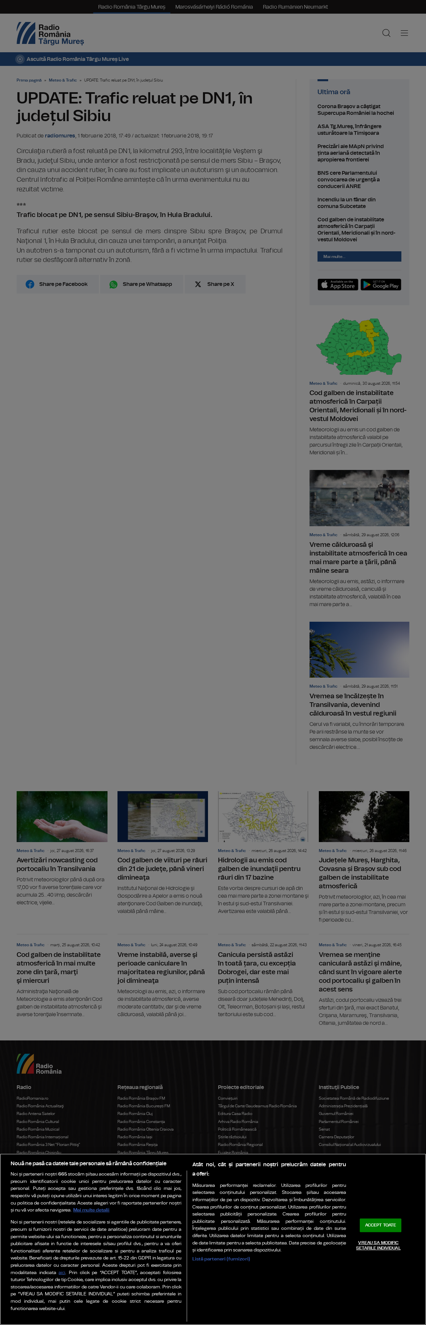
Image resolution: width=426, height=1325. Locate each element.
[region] (213, 1239)
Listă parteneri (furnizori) (221, 1258)
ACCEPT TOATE (380, 1225)
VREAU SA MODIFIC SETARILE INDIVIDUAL (378, 1245)
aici (62, 1273)
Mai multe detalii (91, 1210)
